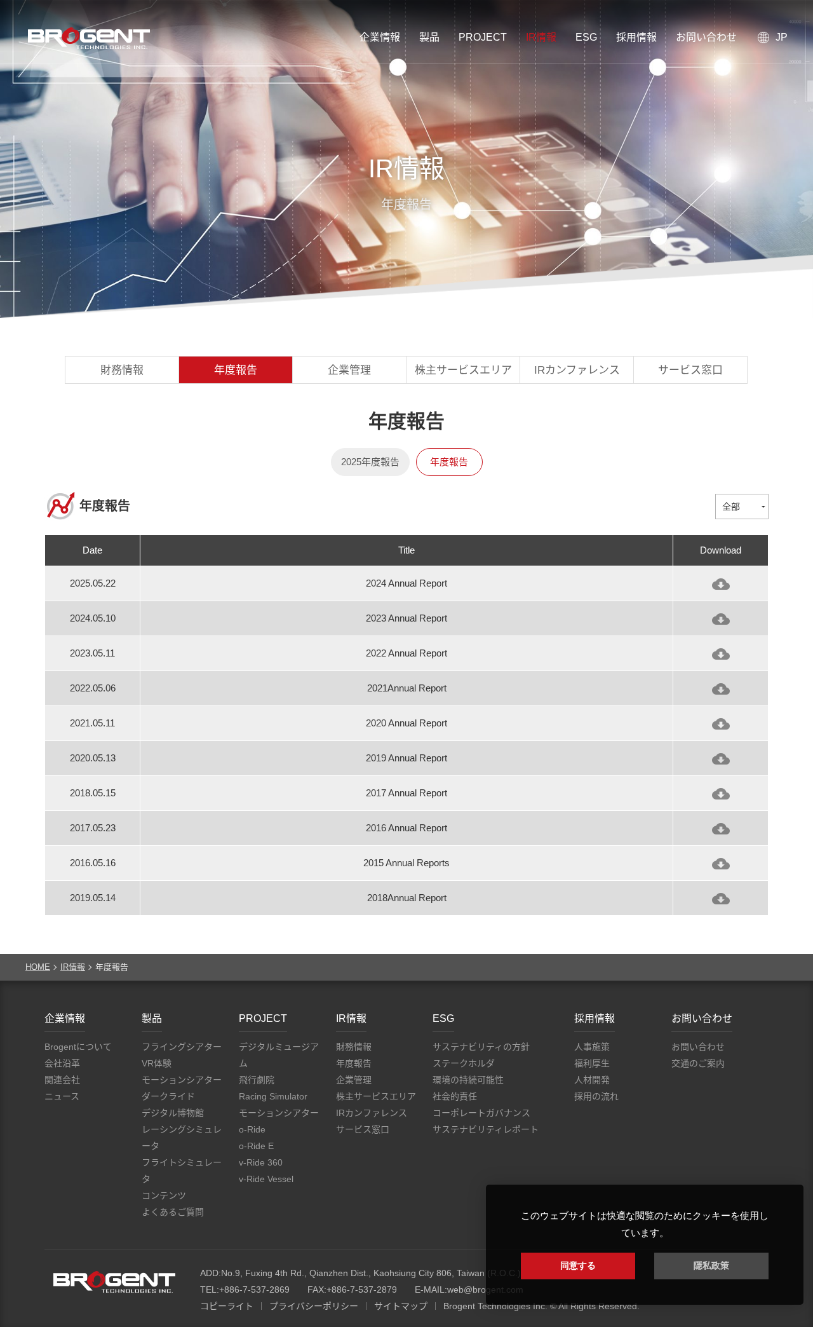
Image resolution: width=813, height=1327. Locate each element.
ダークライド (168, 1096)
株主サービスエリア (463, 370)
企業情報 (379, 37)
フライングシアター (182, 1047)
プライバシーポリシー (313, 1306)
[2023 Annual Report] (721, 619)
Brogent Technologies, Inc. (114, 1282)
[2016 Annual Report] (721, 828)
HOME (37, 967)
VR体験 (156, 1063)
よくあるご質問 (173, 1212)
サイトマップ (400, 1306)
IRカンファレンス (577, 370)
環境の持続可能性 (468, 1080)
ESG (586, 37)
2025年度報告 (370, 461)
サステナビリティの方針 (481, 1047)
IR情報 (541, 37)
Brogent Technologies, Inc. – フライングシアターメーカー (89, 38)
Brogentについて (78, 1047)
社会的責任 (455, 1096)
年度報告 (235, 370)
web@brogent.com (485, 1289)
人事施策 (592, 1047)
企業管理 (349, 370)
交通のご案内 (698, 1063)
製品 (429, 37)
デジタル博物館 (173, 1113)
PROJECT (483, 37)
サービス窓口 (690, 370)
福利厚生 (592, 1063)
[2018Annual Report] (721, 898)
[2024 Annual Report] (721, 584)
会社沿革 (62, 1063)
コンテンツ (164, 1195)
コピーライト (226, 1306)
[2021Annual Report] (721, 689)
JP (782, 37)
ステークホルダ (464, 1063)
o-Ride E (256, 1146)
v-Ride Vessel (266, 1179)
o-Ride (252, 1129)
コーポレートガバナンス (481, 1113)
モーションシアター (182, 1080)
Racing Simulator (273, 1096)
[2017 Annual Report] (721, 794)
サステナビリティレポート (486, 1129)
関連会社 (62, 1080)
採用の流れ (596, 1096)
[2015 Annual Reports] (721, 863)
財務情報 (122, 370)
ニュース (61, 1096)
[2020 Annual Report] (721, 724)
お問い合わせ (706, 37)
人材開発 (592, 1080)
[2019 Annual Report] (721, 759)
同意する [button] (578, 1265)
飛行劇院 (256, 1080)
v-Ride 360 (261, 1162)
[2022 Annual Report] (721, 654)
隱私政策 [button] (711, 1265)
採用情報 (636, 37)
